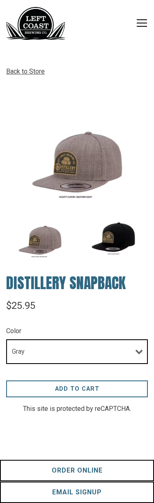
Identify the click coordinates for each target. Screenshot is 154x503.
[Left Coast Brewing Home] (36, 23)
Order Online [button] (77, 470)
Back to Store (25, 71)
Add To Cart (77, 388)
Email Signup (77, 492)
